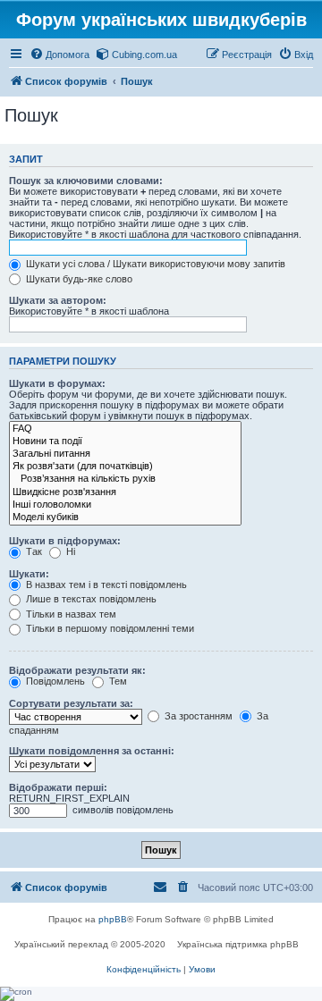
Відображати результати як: (77, 670)
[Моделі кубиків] (125, 517)
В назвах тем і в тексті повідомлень (105, 584)
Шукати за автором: (57, 300)
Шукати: (29, 573)
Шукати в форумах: (57, 383)
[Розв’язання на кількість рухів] (125, 479)
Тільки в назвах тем (69, 614)
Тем (116, 681)
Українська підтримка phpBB (238, 944)
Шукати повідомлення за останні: (91, 750)
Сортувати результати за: (71, 703)
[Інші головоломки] (125, 505)
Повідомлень (54, 681)
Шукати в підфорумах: (65, 540)
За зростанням (197, 716)
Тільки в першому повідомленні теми (108, 628)
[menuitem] (59, 54)
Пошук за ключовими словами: (86, 180)
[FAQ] (125, 429)
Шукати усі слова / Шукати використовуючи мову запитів (154, 263)
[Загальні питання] (125, 454)
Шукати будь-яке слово (77, 278)
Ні (69, 551)
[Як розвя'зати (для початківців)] (125, 466)
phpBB (112, 919)
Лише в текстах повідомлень (90, 598)
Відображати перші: (58, 787)
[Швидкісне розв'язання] (125, 492)
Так (32, 551)
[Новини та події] (125, 441)
